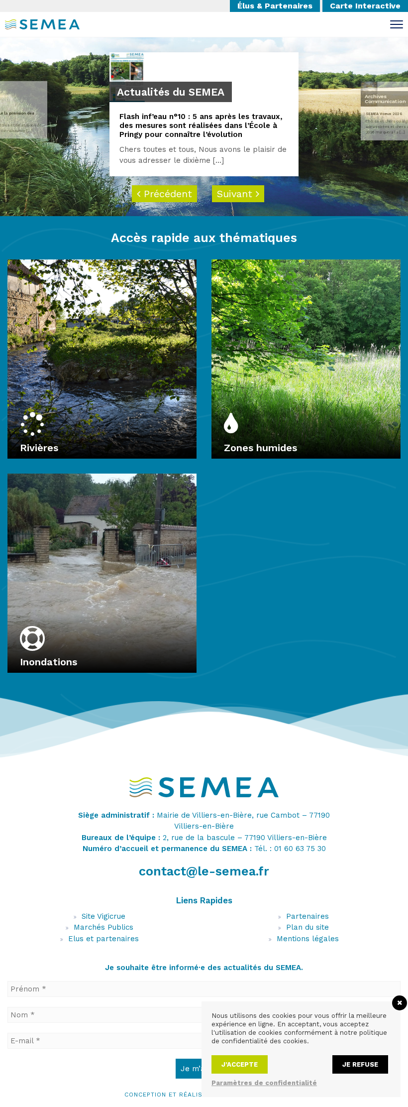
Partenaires (307, 916)
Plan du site (307, 927)
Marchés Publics (103, 927)
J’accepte (239, 1064)
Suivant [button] (236, 194)
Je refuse (360, 1064)
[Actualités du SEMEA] (127, 76)
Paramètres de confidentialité (264, 1083)
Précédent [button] (166, 194)
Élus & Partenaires (274, 5)
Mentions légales (308, 938)
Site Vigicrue (103, 916)
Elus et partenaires (103, 938)
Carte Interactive (365, 5)
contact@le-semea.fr (204, 871)
